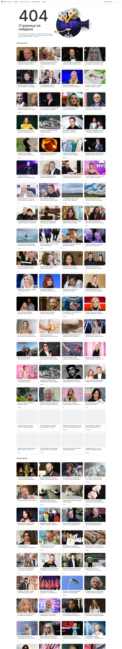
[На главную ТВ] (4, 1)
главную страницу (33, 36)
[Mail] (2, 1)
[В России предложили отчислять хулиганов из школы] (49, 239)
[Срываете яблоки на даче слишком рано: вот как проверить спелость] (49, 631)
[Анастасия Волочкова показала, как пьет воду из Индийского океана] (72, 609)
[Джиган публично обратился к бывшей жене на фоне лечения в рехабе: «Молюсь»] (49, 563)
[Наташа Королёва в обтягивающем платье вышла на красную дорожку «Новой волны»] (27, 631)
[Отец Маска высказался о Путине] (27, 586)
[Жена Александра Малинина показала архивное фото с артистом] (49, 171)
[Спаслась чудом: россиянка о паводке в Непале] (27, 398)
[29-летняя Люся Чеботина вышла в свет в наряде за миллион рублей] (94, 171)
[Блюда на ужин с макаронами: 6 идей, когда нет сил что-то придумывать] (27, 443)
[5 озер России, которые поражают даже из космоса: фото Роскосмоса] (27, 148)
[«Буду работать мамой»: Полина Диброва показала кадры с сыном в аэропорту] (72, 216)
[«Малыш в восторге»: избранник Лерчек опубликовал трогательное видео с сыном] (72, 443)
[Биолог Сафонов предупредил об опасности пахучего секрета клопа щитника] (94, 534)
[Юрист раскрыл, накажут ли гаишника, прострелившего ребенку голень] (49, 216)
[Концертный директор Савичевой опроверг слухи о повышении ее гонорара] (49, 284)
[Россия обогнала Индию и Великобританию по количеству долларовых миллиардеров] (27, 488)
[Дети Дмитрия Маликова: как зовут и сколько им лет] (49, 262)
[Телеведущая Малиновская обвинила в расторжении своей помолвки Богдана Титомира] (27, 511)
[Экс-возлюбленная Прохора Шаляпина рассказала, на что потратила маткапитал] (27, 125)
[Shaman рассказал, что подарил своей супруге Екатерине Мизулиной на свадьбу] (94, 239)
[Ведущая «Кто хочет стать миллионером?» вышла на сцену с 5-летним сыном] (94, 330)
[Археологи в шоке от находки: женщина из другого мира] (94, 80)
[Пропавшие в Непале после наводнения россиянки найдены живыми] (49, 375)
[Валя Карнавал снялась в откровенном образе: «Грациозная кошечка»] (27, 375)
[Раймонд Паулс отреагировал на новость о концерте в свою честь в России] (49, 398)
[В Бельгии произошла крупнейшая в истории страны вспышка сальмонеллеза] (49, 330)
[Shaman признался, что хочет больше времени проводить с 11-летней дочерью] (27, 193)
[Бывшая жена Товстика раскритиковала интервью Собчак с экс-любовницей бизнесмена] (72, 262)
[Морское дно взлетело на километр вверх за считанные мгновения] (94, 193)
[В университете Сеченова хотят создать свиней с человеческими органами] (94, 631)
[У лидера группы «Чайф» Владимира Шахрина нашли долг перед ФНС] (72, 511)
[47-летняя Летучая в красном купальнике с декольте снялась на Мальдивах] (27, 330)
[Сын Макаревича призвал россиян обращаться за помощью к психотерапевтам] (49, 80)
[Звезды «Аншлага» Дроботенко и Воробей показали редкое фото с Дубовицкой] (94, 148)
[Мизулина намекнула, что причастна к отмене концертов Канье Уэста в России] (72, 80)
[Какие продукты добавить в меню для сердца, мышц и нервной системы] (94, 420)
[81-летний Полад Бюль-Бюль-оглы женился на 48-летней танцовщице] (94, 103)
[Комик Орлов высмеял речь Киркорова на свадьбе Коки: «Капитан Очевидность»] (94, 609)
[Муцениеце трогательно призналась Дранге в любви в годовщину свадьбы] (94, 262)
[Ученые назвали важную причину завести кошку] (72, 586)
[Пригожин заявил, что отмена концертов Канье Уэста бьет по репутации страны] (72, 534)
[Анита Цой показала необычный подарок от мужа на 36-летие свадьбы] (94, 375)
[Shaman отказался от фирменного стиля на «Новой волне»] (27, 171)
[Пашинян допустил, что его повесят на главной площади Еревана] (94, 443)
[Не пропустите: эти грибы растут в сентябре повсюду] (72, 307)
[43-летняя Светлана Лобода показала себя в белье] (72, 103)
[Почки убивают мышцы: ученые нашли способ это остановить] (49, 443)
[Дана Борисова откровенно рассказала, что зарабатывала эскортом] (72, 631)
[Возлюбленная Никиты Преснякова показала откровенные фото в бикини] (27, 352)
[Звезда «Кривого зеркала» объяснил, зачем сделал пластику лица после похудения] (49, 307)
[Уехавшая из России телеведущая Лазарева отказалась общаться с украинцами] (49, 511)
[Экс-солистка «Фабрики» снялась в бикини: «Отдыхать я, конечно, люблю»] (72, 398)
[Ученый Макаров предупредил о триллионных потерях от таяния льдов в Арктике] (27, 239)
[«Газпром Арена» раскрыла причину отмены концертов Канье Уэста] (27, 420)
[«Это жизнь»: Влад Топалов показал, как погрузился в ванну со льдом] (94, 466)
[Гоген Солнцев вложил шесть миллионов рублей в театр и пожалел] (27, 262)
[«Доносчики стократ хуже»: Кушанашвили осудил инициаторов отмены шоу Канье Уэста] (72, 284)
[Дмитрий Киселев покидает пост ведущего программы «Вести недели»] (27, 57)
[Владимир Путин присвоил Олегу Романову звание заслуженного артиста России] (72, 171)
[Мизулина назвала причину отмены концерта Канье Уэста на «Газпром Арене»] (94, 352)
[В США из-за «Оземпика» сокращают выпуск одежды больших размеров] (72, 148)
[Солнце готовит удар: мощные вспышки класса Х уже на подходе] (49, 148)
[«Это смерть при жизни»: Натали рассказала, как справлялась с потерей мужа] (94, 57)
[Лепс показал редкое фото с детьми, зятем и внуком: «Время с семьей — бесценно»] (49, 352)
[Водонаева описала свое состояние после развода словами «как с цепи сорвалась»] (49, 488)
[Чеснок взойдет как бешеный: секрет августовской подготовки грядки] (94, 586)
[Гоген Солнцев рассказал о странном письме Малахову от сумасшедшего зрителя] (27, 563)
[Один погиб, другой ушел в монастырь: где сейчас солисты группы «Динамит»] (94, 216)
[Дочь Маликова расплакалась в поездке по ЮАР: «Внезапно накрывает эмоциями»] (72, 330)
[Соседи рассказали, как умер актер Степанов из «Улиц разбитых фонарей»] (94, 488)
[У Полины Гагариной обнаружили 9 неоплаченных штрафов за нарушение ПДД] (49, 103)
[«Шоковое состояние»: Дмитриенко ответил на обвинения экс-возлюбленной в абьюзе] (72, 125)
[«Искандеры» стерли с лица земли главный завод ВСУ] (72, 193)
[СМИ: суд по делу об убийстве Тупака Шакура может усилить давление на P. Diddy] (72, 375)
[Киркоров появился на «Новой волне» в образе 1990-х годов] (27, 466)
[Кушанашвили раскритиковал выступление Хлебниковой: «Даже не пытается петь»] (27, 609)
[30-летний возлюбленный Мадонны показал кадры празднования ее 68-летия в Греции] (27, 307)
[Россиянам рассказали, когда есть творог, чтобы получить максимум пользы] (94, 563)
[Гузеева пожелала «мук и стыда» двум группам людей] (94, 398)
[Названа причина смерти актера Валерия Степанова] (72, 239)
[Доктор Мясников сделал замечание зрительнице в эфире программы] (49, 193)
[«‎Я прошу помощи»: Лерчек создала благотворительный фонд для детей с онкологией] (72, 488)
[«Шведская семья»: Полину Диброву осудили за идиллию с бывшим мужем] (49, 609)
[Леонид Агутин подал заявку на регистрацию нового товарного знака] (49, 534)
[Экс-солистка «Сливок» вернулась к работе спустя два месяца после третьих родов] (94, 511)
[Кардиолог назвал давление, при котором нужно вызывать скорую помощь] (72, 420)
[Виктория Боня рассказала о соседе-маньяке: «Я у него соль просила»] (49, 466)
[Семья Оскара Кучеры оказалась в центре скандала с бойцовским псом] (72, 57)
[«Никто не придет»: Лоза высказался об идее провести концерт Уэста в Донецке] (72, 352)
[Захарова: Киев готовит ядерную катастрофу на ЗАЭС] (27, 284)
